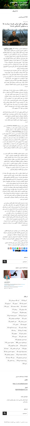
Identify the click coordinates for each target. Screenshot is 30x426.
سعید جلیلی (23, 337)
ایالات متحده (15, 306)
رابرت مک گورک (12, 328)
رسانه (14, 331)
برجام (14, 310)
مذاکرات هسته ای (21, 355)
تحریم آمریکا (23, 316)
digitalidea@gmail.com (21, 389)
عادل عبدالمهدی (13, 346)
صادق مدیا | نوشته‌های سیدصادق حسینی (19, 3)
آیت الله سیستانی (14, 300)
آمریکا (24, 300)
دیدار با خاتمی (24, 422)
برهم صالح (23, 312)
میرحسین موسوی (21, 358)
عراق (24, 349)
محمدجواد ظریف (22, 352)
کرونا (25, 364)
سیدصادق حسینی (21, 343)
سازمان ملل (23, 334)
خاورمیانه (23, 324)
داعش (15, 324)
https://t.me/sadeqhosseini (20, 384)
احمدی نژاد (23, 303)
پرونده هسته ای (22, 361)
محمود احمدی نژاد (9, 352)
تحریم (15, 312)
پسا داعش (11, 361)
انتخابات (24, 306)
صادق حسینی (9, 343)
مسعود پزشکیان (9, 355)
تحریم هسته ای (12, 316)
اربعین (15, 303)
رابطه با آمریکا (22, 331)
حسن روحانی (23, 322)
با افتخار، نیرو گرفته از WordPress (12, 422)
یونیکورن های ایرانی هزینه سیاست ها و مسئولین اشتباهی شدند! (15, 24)
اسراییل (8, 303)
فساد (6, 349)
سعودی (14, 334)
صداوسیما (23, 346)
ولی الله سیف (10, 358)
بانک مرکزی (23, 310)
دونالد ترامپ (23, 328)
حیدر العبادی (12, 322)
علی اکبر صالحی (15, 349)
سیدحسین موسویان (21, 340)
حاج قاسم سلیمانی (14, 318)
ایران (6, 306)
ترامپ (24, 318)
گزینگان (14, 11)
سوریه (14, 337)
